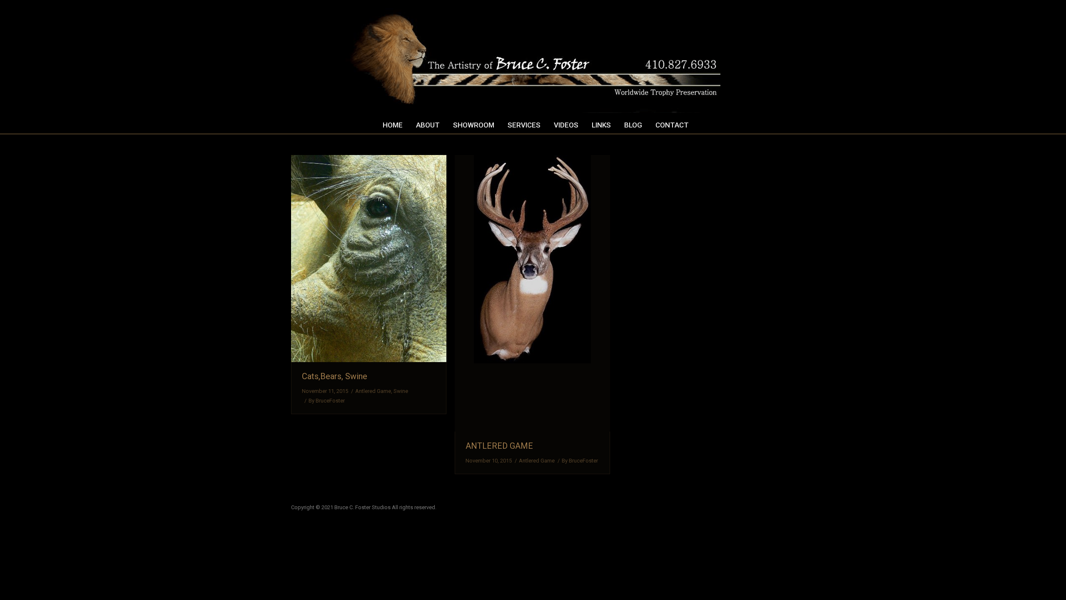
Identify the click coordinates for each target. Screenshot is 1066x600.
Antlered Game (373, 391)
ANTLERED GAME (499, 446)
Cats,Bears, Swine (334, 376)
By (327, 401)
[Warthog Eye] (368, 258)
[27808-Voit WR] (532, 293)
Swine (401, 391)
